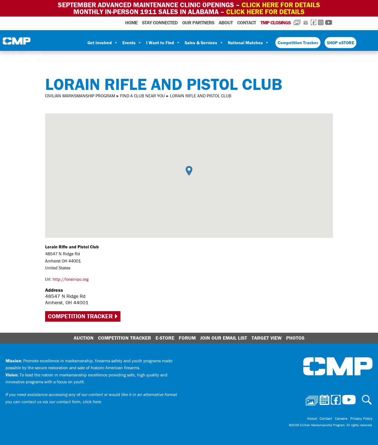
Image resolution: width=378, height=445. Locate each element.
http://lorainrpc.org (71, 279)
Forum (187, 338)
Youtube (328, 22)
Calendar (305, 22)
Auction (84, 338)
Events (129, 42)
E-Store (165, 338)
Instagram (320, 22)
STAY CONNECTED (160, 22)
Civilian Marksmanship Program (16, 42)
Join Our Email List (223, 338)
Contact (246, 22)
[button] (189, 171)
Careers (341, 418)
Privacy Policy (361, 418)
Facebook (313, 22)
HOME (131, 22)
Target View (267, 338)
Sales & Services (201, 42)
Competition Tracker (298, 42)
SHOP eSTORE (340, 42)
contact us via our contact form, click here (61, 401)
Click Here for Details (265, 11)
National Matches (245, 42)
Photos (297, 22)
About (226, 22)
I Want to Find (160, 42)
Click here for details (281, 5)
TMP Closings (275, 22)
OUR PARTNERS (198, 22)
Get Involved (99, 42)
